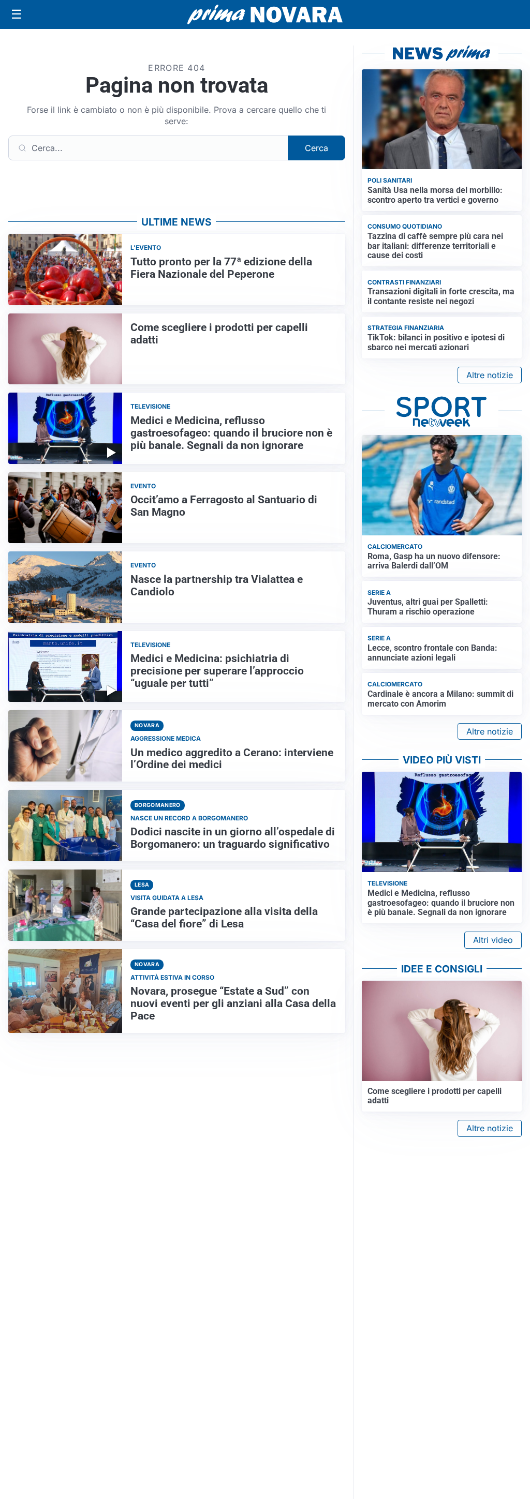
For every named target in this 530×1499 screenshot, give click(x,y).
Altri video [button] (493, 940)
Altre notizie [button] (489, 375)
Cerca (316, 148)
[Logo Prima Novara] (265, 15)
